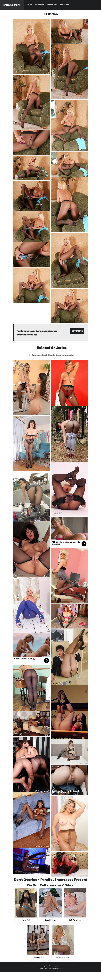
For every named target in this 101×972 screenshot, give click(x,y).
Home (29, 5)
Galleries (39, 5)
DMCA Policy (53, 968)
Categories (52, 5)
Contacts (64, 5)
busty (58, 355)
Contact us (42, 968)
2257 (61, 968)
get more (77, 331)
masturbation (68, 355)
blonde (51, 355)
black (44, 355)
